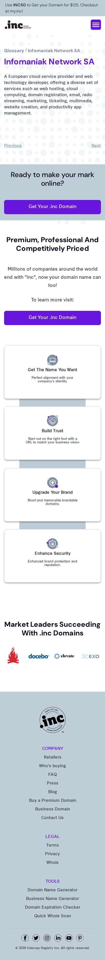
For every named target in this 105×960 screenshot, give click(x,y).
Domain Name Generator (52, 890)
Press (52, 783)
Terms (52, 845)
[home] (18, 25)
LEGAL (52, 837)
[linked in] (58, 938)
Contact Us (52, 818)
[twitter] (36, 938)
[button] (96, 25)
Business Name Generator (52, 899)
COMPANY (52, 749)
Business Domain (52, 809)
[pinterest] (80, 938)
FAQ (52, 775)
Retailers (52, 757)
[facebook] (25, 938)
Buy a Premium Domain (52, 801)
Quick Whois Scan (52, 916)
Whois (52, 863)
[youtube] (69, 938)
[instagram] (47, 938)
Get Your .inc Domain (52, 207)
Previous (13, 146)
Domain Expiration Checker (52, 908)
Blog (52, 792)
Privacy (52, 854)
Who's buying (52, 766)
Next (96, 146)
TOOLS (53, 882)
